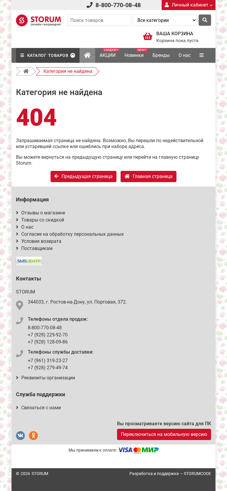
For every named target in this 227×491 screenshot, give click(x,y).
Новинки (135, 53)
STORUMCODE (197, 473)
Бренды (161, 55)
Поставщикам (37, 248)
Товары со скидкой (42, 220)
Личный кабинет (190, 5)
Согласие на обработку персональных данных (72, 234)
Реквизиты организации (48, 378)
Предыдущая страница (87, 176)
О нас (185, 55)
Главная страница (153, 176)
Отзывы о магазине (43, 213)
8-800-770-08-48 (118, 5)
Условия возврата (41, 241)
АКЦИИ (109, 53)
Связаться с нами (41, 407)
